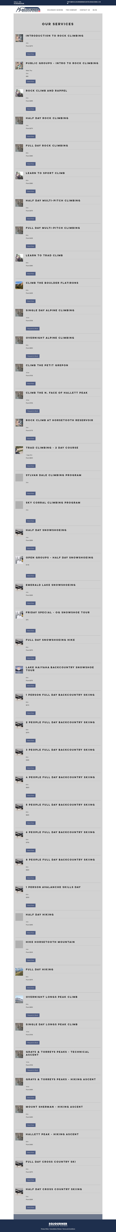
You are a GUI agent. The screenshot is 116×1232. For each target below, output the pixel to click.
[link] (63, 35)
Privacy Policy (45, 1229)
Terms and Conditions (69, 1229)
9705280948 (19, 3)
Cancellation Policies (56, 1229)
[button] (31, 54)
